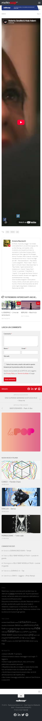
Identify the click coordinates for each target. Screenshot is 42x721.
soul (16, 641)
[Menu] (39, 2)
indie (7, 232)
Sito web (6, 356)
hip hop (31, 628)
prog (3, 638)
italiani (12, 232)
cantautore (24, 622)
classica (33, 622)
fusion (7, 629)
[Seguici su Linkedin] (32, 389)
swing (36, 641)
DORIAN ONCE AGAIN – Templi (20, 551)
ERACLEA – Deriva (9, 509)
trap (3, 644)
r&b (20, 638)
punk (16, 637)
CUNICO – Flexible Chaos (11, 482)
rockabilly (9, 641)
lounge (30, 632)
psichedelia (9, 638)
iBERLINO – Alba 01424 (29, 313)
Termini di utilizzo (23, 373)
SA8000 (12, 594)
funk (3, 628)
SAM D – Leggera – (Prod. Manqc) (23, 576)
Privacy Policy (10, 373)
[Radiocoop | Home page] (12, 3)
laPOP (25, 632)
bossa (16, 622)
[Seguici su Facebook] (28, 389)
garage (11, 629)
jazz (17, 631)
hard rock (24, 629)
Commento (8, 334)
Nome (6, 348)
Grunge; (17, 629)
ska (13, 641)
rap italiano (27, 638)
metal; (34, 632)
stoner (31, 641)
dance (17, 625)
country (4, 625)
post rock (37, 635)
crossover (11, 625)
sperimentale (24, 641)
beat (8, 622)
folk (37, 625)
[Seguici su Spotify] (39, 389)
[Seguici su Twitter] (35, 389)
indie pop (4, 632)
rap (23, 637)
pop (17, 232)
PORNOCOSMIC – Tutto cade (13, 536)
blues (12, 622)
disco (22, 625)
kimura (21, 632)
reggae (32, 638)
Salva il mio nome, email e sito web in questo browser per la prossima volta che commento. (19, 365)
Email (24, 348)
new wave (7, 634)
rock (4, 640)
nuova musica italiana (20, 635)
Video (4, 14)
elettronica (29, 625)
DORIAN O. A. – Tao (17, 571)
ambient (4, 622)
